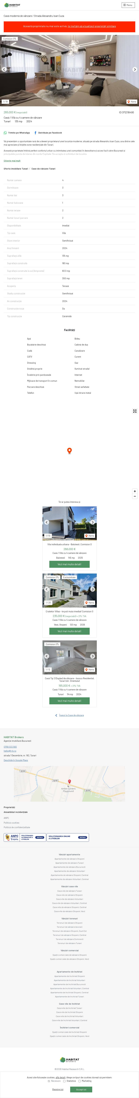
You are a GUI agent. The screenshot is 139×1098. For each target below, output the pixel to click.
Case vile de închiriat (69, 1003)
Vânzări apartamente (69, 854)
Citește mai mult (12, 160)
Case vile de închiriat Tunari (69, 1008)
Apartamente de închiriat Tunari (69, 996)
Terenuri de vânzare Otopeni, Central (69, 935)
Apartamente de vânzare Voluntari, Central (69, 879)
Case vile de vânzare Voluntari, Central (69, 903)
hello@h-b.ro (10, 750)
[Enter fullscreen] (134, 411)
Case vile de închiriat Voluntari (69, 1016)
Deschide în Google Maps (16, 760)
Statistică (71, 1080)
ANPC (6, 818)
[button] (4, 69)
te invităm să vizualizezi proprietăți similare (92, 26)
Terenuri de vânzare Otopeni (69, 923)
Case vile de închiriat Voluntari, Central (69, 1020)
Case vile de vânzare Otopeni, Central (69, 907)
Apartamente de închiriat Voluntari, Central (69, 988)
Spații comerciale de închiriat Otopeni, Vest (69, 1036)
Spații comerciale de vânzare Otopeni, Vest (69, 959)
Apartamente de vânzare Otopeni (69, 859)
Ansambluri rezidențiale (16, 812)
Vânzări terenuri (70, 918)
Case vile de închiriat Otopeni (69, 1012)
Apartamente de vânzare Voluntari (69, 871)
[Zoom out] (134, 496)
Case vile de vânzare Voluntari (69, 899)
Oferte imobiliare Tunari (16, 168)
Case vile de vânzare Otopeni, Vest (69, 911)
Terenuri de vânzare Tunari (69, 943)
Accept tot (81, 1089)
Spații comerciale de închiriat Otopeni (69, 1032)
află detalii (60, 1077)
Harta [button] (133, 101)
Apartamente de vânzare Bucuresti (69, 867)
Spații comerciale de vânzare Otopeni (70, 955)
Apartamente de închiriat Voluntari (69, 980)
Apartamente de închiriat (69, 971)
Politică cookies (11, 822)
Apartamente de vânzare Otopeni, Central (69, 875)
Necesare (56, 1080)
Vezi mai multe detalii (69, 564)
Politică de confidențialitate (17, 827)
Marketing (86, 1080)
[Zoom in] (134, 491)
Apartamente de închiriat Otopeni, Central (69, 992)
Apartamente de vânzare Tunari (69, 863)
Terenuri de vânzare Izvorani (69, 927)
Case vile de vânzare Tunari (69, 891)
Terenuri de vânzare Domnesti (69, 939)
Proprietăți (9, 807)
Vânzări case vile (69, 886)
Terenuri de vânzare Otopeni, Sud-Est (69, 931)
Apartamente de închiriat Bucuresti (69, 984)
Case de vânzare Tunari (43, 168)
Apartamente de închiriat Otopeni (69, 976)
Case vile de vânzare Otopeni (69, 895)
